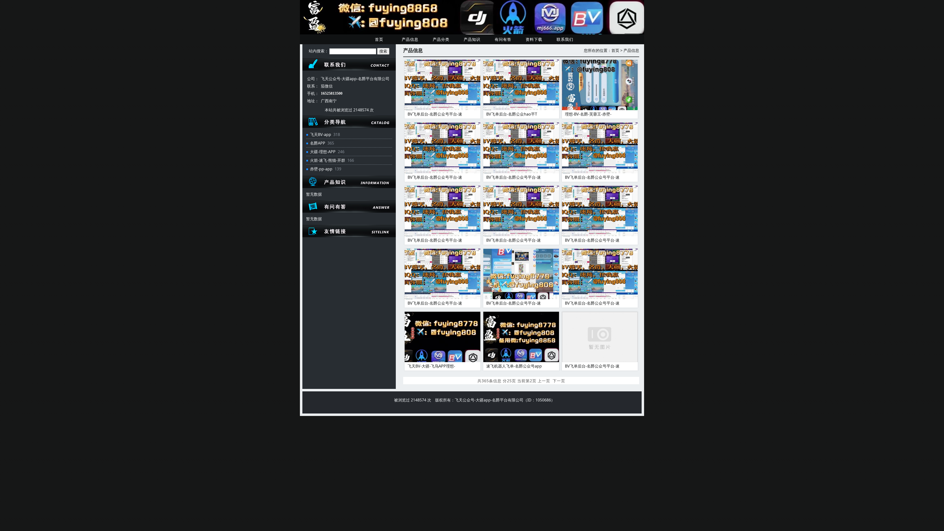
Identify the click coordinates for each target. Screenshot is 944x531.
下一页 (559, 381)
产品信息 (410, 39)
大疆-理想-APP (323, 151)
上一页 (544, 381)
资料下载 (534, 39)
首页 (379, 39)
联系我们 (565, 39)
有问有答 (503, 39)
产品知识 (472, 39)
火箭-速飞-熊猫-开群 (327, 160)
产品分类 (441, 39)
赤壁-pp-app (321, 169)
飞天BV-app (320, 134)
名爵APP (317, 143)
